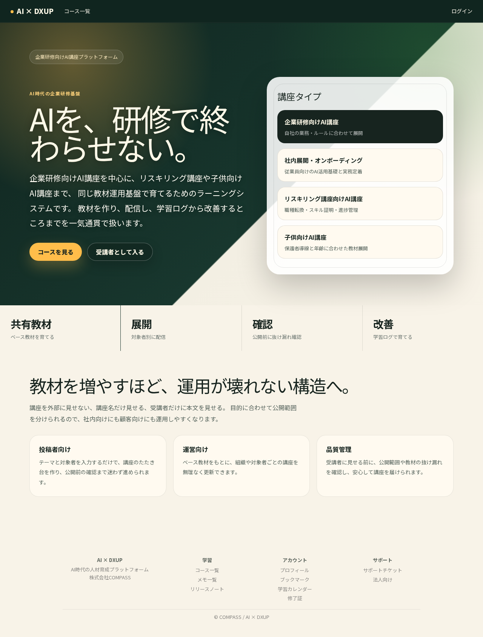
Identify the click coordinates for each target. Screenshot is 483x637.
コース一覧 (77, 11)
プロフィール (294, 570)
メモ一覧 (207, 579)
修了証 (295, 598)
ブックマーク (294, 579)
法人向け (382, 579)
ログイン (461, 11)
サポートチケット (382, 570)
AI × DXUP (35, 11)
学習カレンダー (295, 589)
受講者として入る (120, 251)
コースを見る (56, 251)
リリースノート (207, 589)
